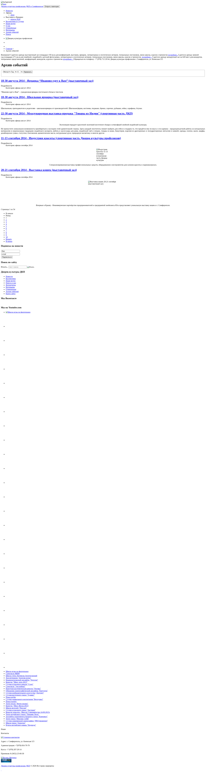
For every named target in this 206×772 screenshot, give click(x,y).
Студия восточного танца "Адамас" (20, 695)
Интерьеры (10, 30)
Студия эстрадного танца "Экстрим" (21, 710)
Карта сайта (10, 294)
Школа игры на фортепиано (17, 671)
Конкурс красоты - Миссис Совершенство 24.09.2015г (28, 712)
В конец (9, 241)
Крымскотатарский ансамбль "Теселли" (22, 680)
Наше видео (10, 24)
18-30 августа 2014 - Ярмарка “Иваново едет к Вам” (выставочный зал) (47, 80)
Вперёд (9, 239)
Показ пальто (11, 701)
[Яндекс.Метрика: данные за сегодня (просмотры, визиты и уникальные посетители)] (8, 758)
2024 (12, 15)
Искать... (4, 267)
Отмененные (11, 289)
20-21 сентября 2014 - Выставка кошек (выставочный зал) (39, 169)
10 (7, 237)
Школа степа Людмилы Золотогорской (21, 676)
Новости (9, 11)
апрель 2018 (15, 19)
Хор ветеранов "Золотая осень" (18, 678)
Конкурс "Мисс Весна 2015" (17, 706)
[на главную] (3, 4)
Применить (28, 72)
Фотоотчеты (11, 285)
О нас (8, 26)
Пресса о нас (11, 283)
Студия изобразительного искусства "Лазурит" (25, 693)
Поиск (8, 34)
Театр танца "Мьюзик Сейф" (17, 719)
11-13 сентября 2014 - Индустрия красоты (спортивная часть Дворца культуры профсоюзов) (61, 138)
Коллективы (11, 279)
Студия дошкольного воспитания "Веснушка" (24, 699)
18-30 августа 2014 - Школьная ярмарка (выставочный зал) (39, 97)
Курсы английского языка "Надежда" (21, 725)
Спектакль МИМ (13, 674)
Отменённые (11, 28)
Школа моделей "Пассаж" (16, 708)
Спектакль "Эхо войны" (15, 686)
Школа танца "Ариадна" (16, 723)
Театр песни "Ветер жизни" (17, 704)
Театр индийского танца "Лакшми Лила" (22, 714)
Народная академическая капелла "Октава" (23, 689)
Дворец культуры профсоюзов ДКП (15, 766)
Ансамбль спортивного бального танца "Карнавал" (27, 717)
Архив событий (12, 32)
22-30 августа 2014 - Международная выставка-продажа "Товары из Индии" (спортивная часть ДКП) (67, 113)
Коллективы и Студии (15, 21)
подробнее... (173, 55)
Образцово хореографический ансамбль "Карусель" (27, 691)
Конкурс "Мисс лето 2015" (17, 682)
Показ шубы (11, 697)
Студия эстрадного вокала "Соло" (19, 684)
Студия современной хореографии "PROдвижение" (27, 721)
